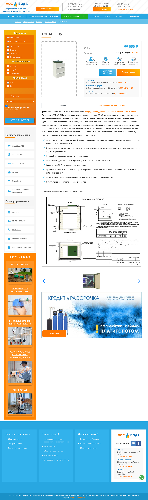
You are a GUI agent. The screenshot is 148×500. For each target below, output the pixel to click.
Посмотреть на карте (125, 9)
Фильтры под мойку (15, 444)
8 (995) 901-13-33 (75, 4)
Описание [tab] (62, 105)
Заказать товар (128, 72)
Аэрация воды (49, 446)
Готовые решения (71, 16)
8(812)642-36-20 (126, 88)
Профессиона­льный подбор (91, 63)
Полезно (119, 16)
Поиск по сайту (47, 9)
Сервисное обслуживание (119, 63)
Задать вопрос (102, 9)
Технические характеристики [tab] (112, 105)
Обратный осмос (15, 439)
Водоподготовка (15, 16)
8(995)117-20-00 (123, 82)
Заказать (54, 333)
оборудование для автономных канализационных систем (111, 112)
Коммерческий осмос (89, 439)
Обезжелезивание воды (53, 451)
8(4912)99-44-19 (120, 93)
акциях (135, 53)
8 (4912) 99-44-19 (75, 9)
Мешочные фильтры (88, 448)
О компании (134, 16)
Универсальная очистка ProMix (56, 460)
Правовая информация (77, 497)
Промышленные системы (90, 444)
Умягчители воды (51, 455)
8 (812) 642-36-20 (75, 7)
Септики (94, 16)
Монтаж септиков (105, 63)
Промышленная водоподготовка (43, 16)
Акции (107, 16)
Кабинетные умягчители (17, 448)
